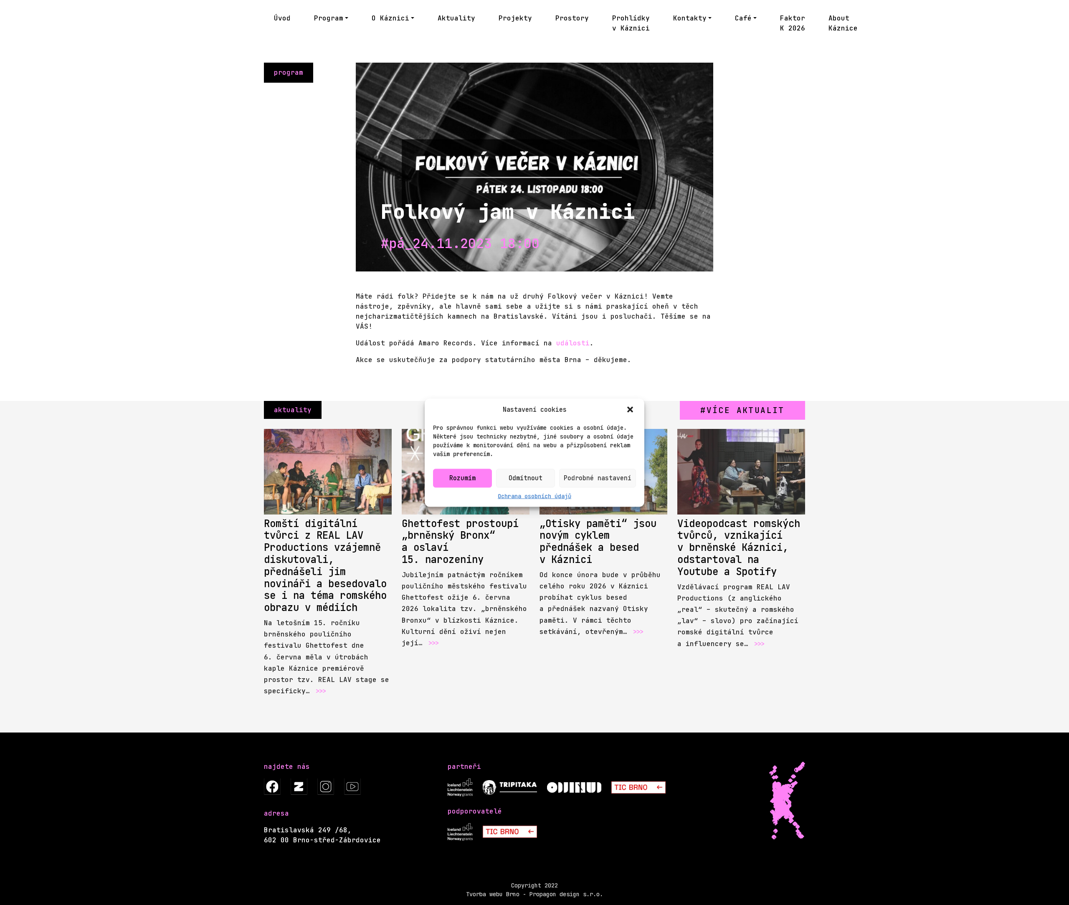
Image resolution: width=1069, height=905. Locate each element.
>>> (320, 691)
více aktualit (746, 410)
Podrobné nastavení (597, 478)
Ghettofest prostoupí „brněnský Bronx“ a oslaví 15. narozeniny (460, 541)
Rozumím (462, 478)
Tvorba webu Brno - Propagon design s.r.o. (534, 894)
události (573, 343)
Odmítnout (525, 478)
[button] (631, 410)
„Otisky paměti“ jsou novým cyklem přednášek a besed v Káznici (598, 541)
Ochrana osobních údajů (534, 495)
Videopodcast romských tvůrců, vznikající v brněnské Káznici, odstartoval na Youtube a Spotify (738, 547)
